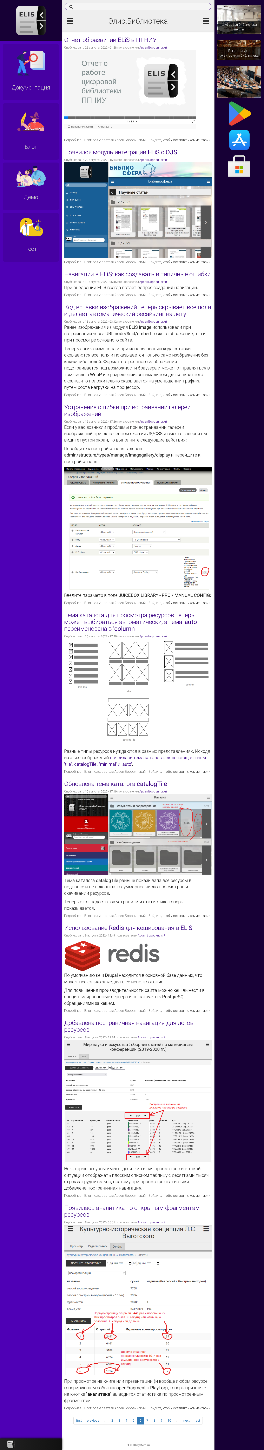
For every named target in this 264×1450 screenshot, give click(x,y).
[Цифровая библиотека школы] (239, 19)
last (197, 1420)
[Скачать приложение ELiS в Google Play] (239, 113)
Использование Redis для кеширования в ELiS (128, 927)
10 (169, 1420)
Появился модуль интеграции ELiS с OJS (120, 152)
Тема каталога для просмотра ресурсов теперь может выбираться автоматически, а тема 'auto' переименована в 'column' (131, 621)
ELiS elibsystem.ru (138, 1445)
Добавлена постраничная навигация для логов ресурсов (128, 1026)
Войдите (154, 140)
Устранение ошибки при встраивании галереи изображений (127, 410)
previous (93, 1420)
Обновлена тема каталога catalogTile (115, 783)
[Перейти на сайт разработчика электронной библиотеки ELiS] (11, 1444)
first (79, 1420)
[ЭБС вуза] (239, 81)
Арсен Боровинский (153, 47)
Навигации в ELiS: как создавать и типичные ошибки (137, 274)
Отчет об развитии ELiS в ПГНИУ (110, 39)
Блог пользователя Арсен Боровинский (115, 140)
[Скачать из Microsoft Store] (239, 166)
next (186, 1420)
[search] (138, 6)
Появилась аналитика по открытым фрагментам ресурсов (132, 1211)
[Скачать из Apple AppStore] (239, 139)
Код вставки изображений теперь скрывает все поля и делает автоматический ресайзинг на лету (137, 310)
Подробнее (72, 140)
